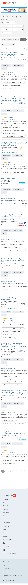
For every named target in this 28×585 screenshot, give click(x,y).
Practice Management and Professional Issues (13, 136)
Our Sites (5, 509)
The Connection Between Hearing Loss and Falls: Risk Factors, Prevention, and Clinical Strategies (12, 260)
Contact (5, 532)
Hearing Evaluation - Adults (9, 133)
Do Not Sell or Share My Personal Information (12, 576)
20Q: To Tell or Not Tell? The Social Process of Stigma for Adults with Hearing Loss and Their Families (13, 54)
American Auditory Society (9, 420)
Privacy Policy (7, 568)
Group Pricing (7, 506)
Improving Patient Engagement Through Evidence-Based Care (13, 298)
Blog (4, 519)
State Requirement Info (8, 44)
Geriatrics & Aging (15, 85)
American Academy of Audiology (10, 127)
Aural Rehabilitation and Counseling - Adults (13, 82)
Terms (4, 565)
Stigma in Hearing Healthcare (9, 178)
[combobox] (9, 22)
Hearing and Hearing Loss (9, 91)
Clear (25, 48)
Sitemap (5, 536)
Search (23, 39)
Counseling (5, 85)
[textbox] (9, 22)
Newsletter (6, 512)
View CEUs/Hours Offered (8, 74)
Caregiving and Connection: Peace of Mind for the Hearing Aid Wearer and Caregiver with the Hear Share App (14, 144)
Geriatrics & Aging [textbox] (7, 26)
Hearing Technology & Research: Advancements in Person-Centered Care (13, 432)
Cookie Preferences (8, 572)
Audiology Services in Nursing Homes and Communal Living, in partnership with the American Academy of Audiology (13, 98)
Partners (5, 499)
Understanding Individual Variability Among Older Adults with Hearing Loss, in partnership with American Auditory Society (14, 392)
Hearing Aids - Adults (7, 88)
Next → (5, 474)
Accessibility (6, 562)
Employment (6, 522)
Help (4, 529)
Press (4, 516)
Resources (6, 526)
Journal (5, 502)
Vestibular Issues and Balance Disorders (12, 384)
